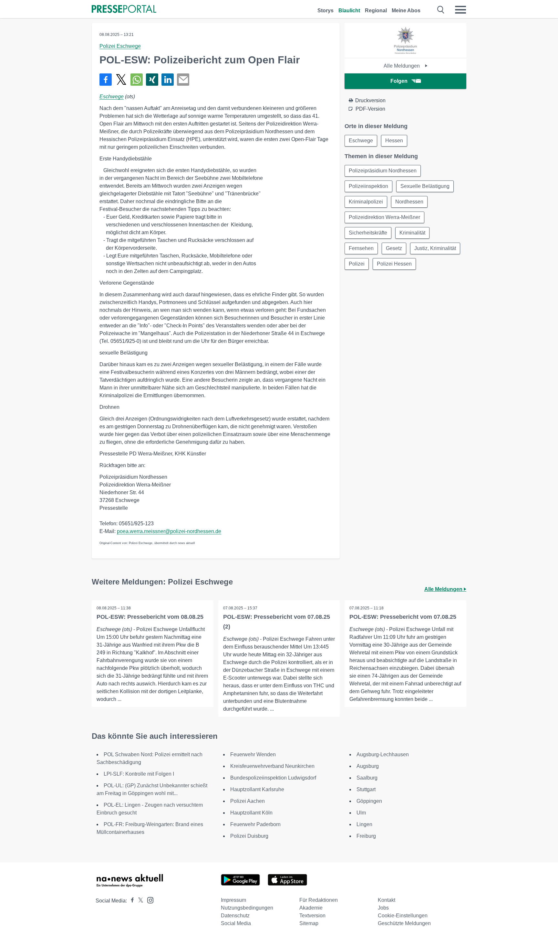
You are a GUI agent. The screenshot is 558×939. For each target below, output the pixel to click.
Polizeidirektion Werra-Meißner (384, 217)
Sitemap (308, 923)
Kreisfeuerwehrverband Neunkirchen (272, 766)
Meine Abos (406, 10)
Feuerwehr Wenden (253, 754)
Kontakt (386, 900)
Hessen (394, 140)
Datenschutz (235, 915)
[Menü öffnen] (460, 9)
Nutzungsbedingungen (247, 908)
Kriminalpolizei (366, 201)
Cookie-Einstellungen (403, 915)
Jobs (383, 908)
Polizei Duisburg (249, 836)
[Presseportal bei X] (138, 900)
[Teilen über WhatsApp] (136, 79)
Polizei (357, 264)
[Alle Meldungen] (405, 52)
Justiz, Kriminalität (435, 248)
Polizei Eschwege (120, 46)
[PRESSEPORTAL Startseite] (124, 9)
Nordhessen (409, 201)
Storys (325, 10)
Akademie (311, 908)
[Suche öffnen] (441, 9)
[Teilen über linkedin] (167, 79)
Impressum (233, 900)
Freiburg (366, 836)
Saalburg (366, 778)
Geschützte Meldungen (404, 923)
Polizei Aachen (247, 801)
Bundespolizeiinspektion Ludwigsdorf (273, 778)
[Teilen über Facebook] (105, 79)
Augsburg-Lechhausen (382, 754)
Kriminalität (412, 232)
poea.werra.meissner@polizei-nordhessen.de (169, 531)
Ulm (361, 812)
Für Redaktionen (318, 900)
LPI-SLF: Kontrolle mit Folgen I (139, 774)
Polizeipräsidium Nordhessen (383, 170)
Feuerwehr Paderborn (255, 824)
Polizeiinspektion (368, 186)
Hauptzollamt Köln (251, 812)
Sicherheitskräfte (368, 232)
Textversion (312, 915)
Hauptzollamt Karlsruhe (257, 789)
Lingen (364, 824)
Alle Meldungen (402, 66)
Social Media (236, 923)
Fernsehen (361, 248)
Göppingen (369, 801)
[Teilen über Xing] (152, 79)
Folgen (399, 81)
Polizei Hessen (394, 264)
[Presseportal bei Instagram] (148, 899)
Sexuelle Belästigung (425, 186)
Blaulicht (349, 10)
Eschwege (111, 96)
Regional (376, 10)
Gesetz (394, 248)
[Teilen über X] (121, 79)
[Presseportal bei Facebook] (130, 900)
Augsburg (367, 766)
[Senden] (183, 79)
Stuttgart (366, 789)
